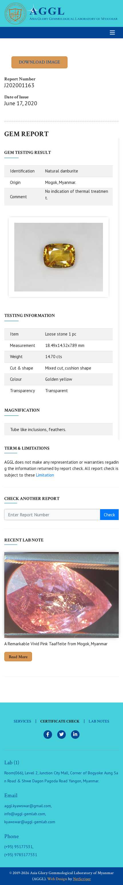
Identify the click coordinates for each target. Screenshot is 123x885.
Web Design (57, 879)
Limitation (45, 475)
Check (109, 514)
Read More (18, 657)
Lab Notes (99, 721)
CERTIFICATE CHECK (60, 721)
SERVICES (22, 721)
